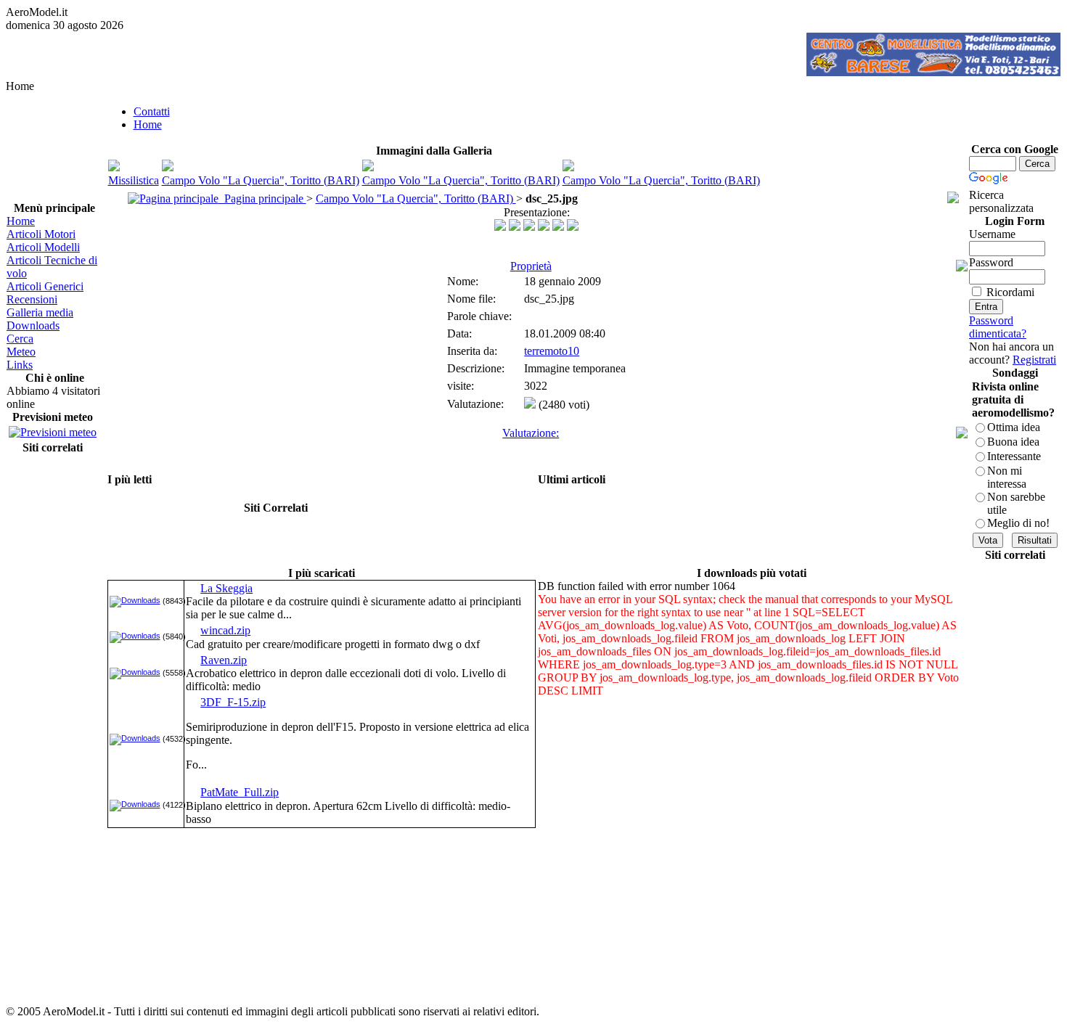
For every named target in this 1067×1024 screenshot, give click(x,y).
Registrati (1034, 359)
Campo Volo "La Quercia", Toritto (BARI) (260, 180)
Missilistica (133, 180)
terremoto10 (551, 351)
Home (21, 221)
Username (992, 234)
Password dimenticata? (997, 327)
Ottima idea (1013, 427)
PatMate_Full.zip (239, 792)
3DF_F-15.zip (233, 702)
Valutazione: (530, 433)
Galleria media (40, 312)
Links (20, 365)
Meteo (21, 351)
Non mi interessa (1006, 477)
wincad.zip (225, 630)
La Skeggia (226, 588)
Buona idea (1013, 441)
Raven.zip (223, 660)
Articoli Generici (45, 286)
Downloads (33, 325)
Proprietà (531, 266)
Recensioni (32, 299)
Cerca (20, 338)
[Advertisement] (52, 674)
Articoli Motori (41, 234)
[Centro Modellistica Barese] (933, 72)
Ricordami (1010, 292)
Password (991, 262)
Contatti (152, 111)
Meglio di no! (1018, 523)
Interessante (1014, 456)
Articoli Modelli (43, 247)
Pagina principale (262, 198)
